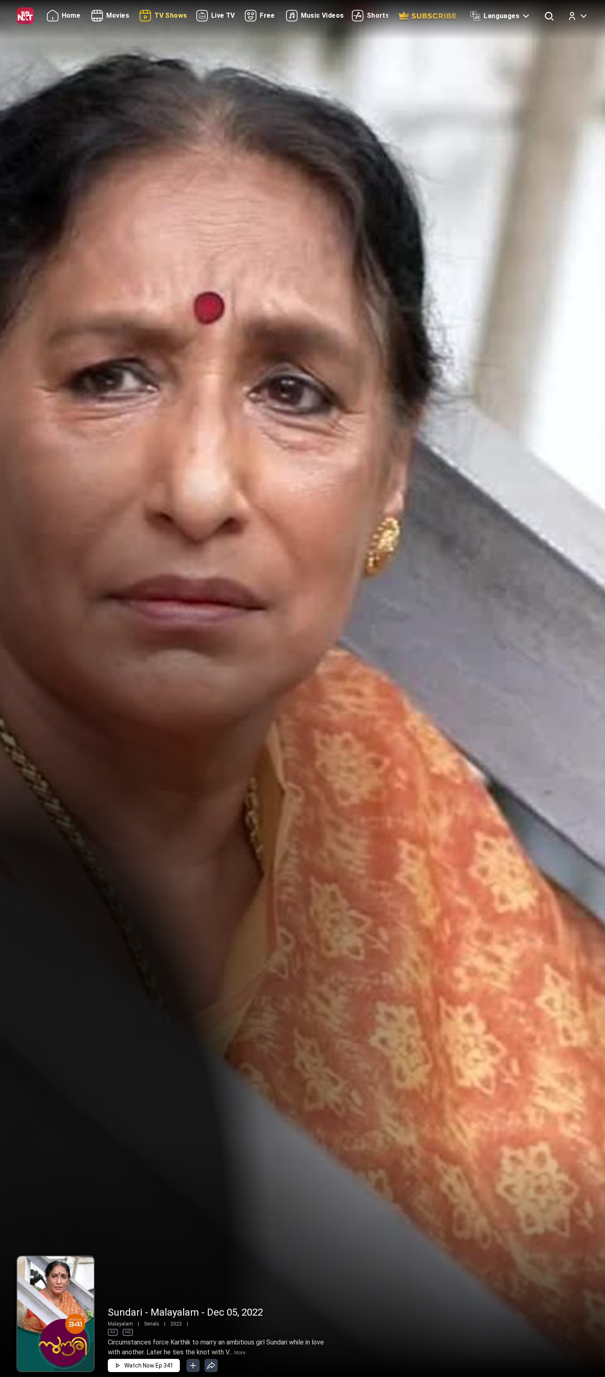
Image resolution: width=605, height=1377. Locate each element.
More (239, 1353)
